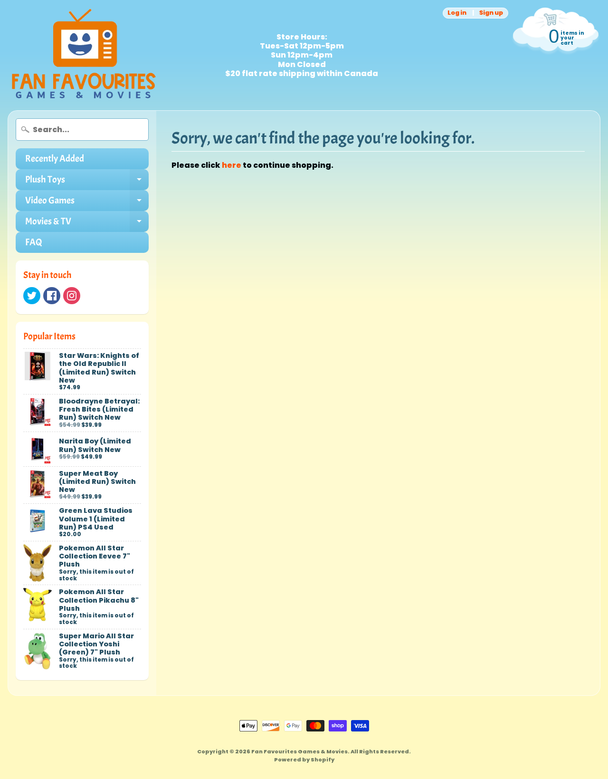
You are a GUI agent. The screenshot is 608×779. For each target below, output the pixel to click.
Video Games (87, 202)
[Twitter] (31, 295)
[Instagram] (71, 295)
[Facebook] (51, 295)
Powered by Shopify (304, 759)
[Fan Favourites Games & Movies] (84, 55)
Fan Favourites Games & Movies (299, 751)
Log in (456, 13)
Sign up (491, 13)
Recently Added (54, 158)
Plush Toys (87, 181)
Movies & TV (87, 223)
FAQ (33, 242)
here (231, 165)
